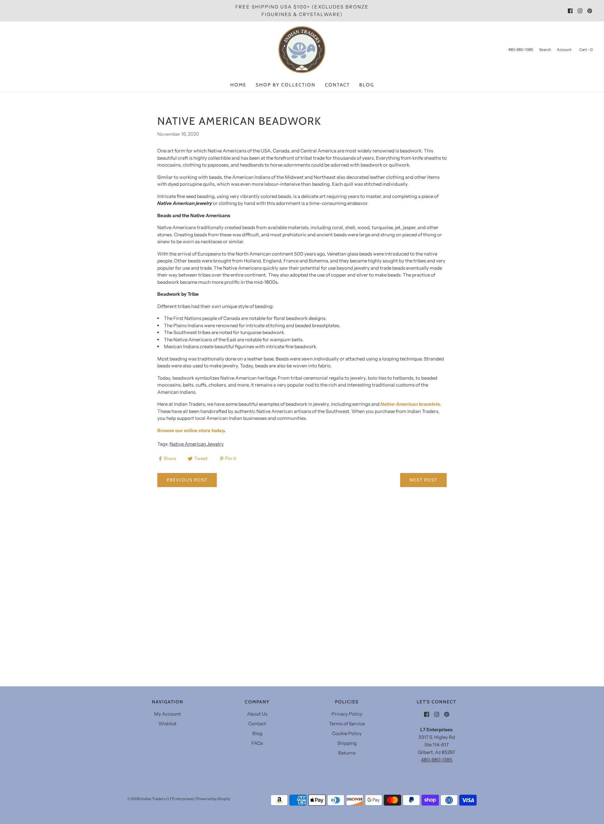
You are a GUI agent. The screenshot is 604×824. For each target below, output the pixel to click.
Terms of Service (347, 724)
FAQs (257, 743)
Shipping (347, 743)
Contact (337, 85)
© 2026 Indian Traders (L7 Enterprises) (160, 798)
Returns (346, 753)
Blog (366, 85)
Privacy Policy (347, 714)
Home (238, 85)
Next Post (423, 480)
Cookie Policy (347, 733)
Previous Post (187, 480)
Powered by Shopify (213, 798)
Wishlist (167, 724)
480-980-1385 (436, 760)
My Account (167, 714)
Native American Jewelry (197, 444)
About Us (257, 714)
